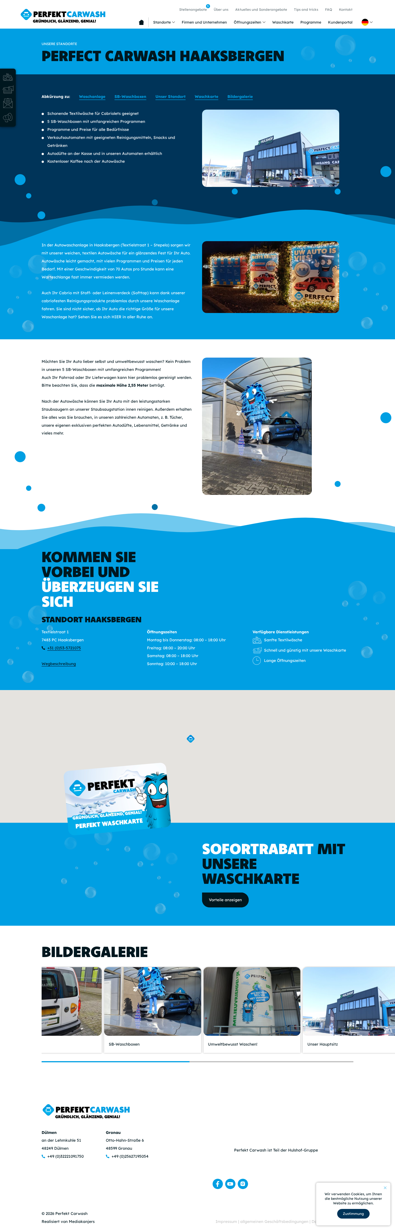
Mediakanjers (82, 1221)
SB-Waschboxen (130, 96)
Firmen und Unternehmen (204, 22)
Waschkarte (283, 22)
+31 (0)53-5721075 (64, 647)
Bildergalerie (240, 96)
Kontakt (345, 9)
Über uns (221, 9)
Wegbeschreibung (59, 663)
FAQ (328, 9)
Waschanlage (92, 96)
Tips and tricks (306, 9)
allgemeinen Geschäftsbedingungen (275, 1221)
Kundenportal (340, 22)
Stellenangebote (194, 8)
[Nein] (385, 1187)
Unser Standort (170, 96)
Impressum (227, 1221)
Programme (310, 22)
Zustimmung (353, 1213)
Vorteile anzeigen (225, 899)
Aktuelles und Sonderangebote (261, 9)
